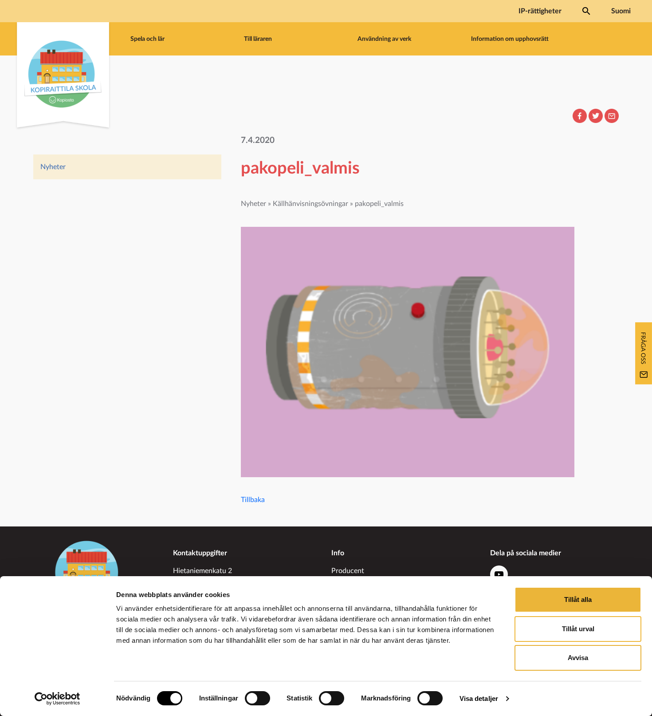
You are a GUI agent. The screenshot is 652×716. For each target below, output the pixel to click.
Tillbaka (253, 499)
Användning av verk (384, 39)
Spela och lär (147, 39)
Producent (347, 570)
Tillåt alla (578, 599)
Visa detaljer (479, 698)
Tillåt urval (578, 629)
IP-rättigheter (540, 11)
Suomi (621, 11)
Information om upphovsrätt (510, 39)
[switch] (257, 698)
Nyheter (53, 166)
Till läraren (258, 39)
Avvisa (578, 657)
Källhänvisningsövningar (310, 203)
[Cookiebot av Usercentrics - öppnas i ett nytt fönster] (57, 698)
